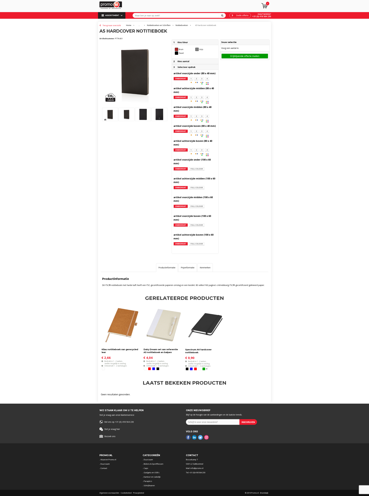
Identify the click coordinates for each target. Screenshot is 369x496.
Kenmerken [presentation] (205, 267)
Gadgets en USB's (151, 472)
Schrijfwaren (149, 485)
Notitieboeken (182, 25)
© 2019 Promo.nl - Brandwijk (256, 493)
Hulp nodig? (264, 14)
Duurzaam (105, 464)
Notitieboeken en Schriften (159, 25)
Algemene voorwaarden (109, 493)
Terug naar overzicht (112, 25)
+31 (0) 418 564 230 (261, 16)
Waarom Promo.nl (108, 459)
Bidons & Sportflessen (153, 464)
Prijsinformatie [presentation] (187, 267)
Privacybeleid (138, 493)
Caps (146, 468)
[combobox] (176, 15)
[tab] (167, 267)
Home (128, 25)
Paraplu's (148, 481)
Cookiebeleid (126, 493)
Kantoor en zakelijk (152, 477)
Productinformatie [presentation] (166, 267)
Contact (103, 468)
